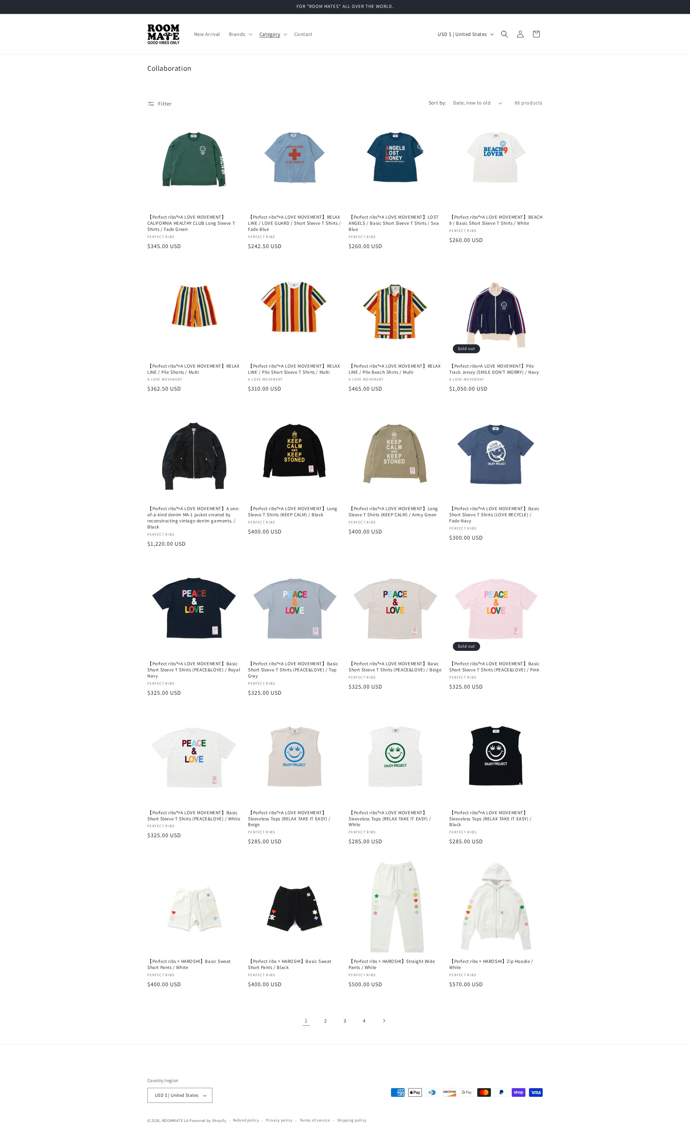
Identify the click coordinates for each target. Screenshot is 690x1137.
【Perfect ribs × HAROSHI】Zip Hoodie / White (491, 964)
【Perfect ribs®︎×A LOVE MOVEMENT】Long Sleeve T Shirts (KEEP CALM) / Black (292, 512)
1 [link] (306, 1020)
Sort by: (437, 102)
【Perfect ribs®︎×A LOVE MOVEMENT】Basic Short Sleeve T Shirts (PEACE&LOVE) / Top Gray (293, 670)
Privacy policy (279, 1120)
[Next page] (384, 1021)
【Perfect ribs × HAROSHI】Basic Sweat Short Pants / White (189, 964)
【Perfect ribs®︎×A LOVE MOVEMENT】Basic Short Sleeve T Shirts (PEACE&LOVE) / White (193, 816)
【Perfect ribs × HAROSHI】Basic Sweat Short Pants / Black (289, 964)
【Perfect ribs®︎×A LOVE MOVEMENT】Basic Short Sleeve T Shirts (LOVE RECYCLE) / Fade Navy (494, 515)
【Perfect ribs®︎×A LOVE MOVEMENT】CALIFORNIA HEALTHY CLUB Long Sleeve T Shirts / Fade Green (191, 223)
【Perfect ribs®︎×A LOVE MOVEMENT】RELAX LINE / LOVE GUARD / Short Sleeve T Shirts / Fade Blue (294, 223)
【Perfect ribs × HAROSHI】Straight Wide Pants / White (392, 964)
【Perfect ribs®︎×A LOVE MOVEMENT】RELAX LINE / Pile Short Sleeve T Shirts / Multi (294, 369)
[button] (240, 34)
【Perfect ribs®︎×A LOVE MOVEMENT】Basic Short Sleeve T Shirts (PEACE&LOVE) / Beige (395, 667)
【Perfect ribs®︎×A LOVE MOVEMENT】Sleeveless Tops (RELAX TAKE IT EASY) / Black (490, 819)
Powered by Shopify (207, 1120)
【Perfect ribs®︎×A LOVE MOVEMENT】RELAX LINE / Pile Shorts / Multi (193, 369)
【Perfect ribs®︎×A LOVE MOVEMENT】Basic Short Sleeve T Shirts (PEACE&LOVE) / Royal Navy (193, 670)
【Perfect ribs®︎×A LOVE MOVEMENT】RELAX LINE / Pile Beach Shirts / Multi (395, 369)
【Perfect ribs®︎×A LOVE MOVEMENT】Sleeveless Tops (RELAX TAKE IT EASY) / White (390, 819)
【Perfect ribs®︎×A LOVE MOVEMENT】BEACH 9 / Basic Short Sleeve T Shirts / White (496, 220)
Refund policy (246, 1120)
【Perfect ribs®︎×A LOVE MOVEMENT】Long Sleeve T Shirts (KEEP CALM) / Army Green (393, 512)
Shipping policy (352, 1120)
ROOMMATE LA (175, 1120)
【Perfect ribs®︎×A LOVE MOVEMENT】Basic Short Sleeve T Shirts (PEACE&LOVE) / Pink (494, 667)
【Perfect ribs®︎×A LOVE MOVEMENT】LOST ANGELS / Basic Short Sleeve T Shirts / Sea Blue (394, 223)
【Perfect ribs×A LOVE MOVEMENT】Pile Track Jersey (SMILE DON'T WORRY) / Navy (494, 369)
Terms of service (315, 1120)
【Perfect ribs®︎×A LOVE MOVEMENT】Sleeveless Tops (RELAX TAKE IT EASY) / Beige (289, 819)
